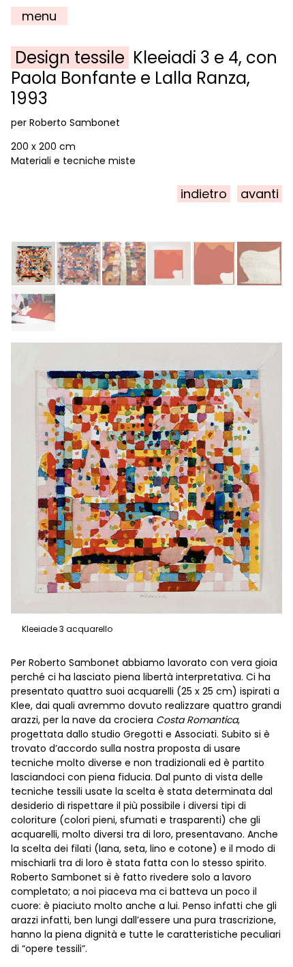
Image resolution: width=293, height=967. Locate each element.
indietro (204, 193)
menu (39, 16)
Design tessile (70, 57)
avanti (260, 193)
